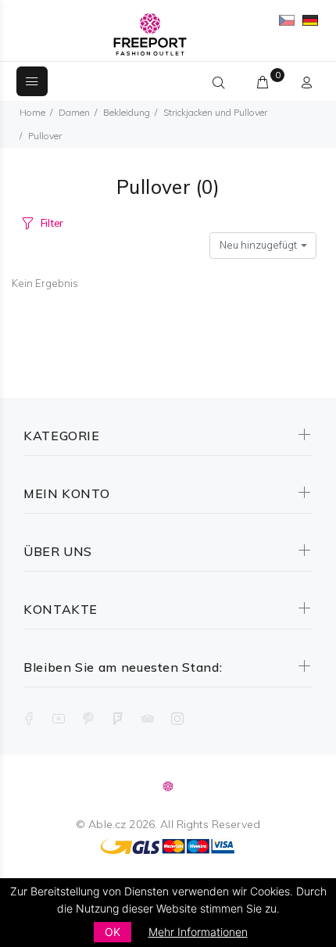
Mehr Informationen (198, 931)
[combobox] (262, 245)
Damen (74, 112)
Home (32, 112)
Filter (52, 223)
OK (112, 931)
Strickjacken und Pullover (215, 112)
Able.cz (107, 824)
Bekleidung (126, 112)
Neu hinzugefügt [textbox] (258, 245)
